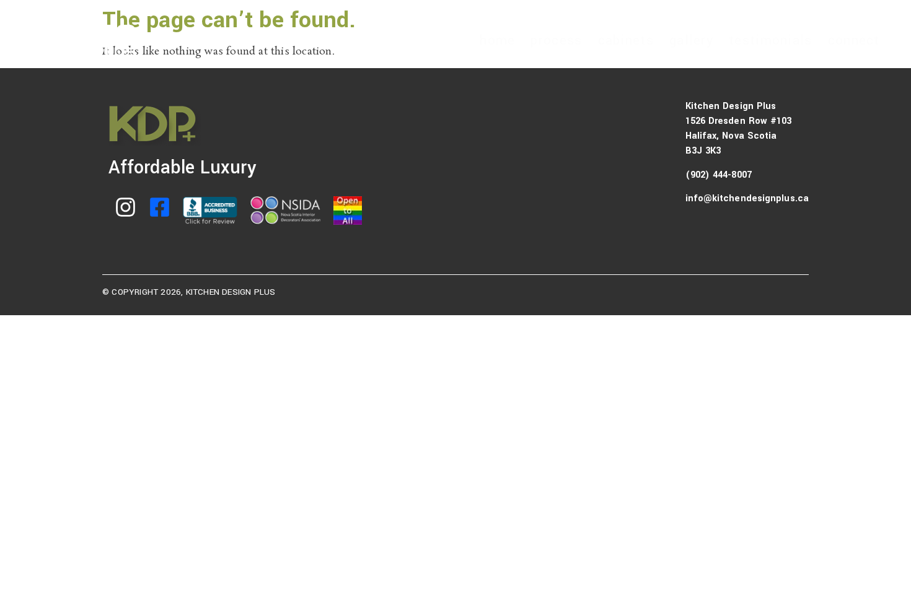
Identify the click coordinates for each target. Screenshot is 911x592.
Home (497, 40)
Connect (854, 40)
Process (556, 40)
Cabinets (626, 40)
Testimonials (770, 40)
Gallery (691, 40)
